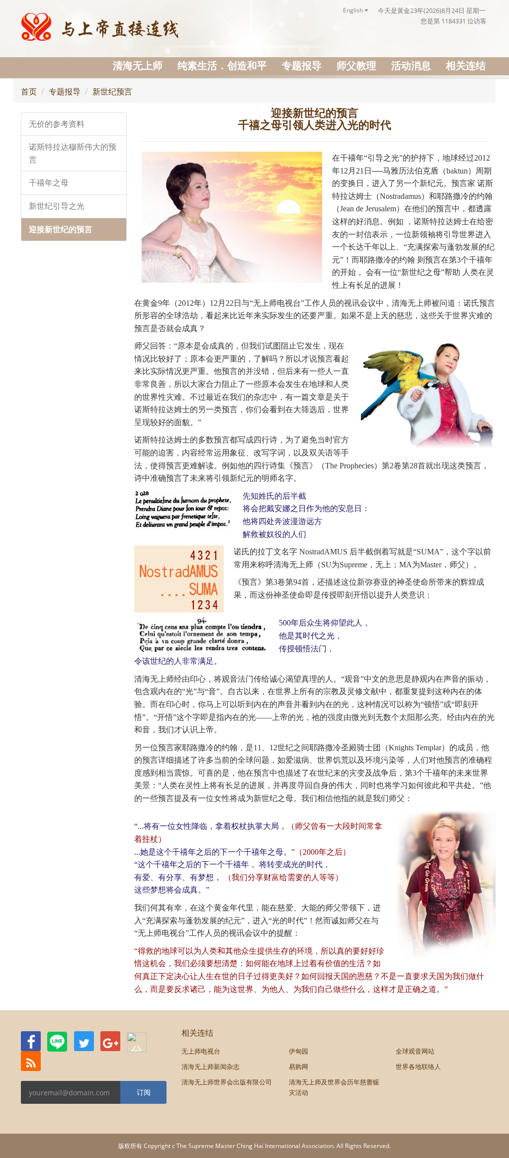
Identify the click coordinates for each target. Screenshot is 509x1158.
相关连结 (466, 65)
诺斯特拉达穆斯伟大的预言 (72, 153)
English (353, 10)
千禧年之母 (49, 182)
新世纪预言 (112, 91)
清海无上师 (138, 65)
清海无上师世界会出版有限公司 (226, 1081)
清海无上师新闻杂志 (210, 1066)
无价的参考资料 (57, 124)
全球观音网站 (415, 1051)
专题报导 (302, 65)
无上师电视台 (200, 1051)
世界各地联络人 (418, 1066)
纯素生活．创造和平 (222, 65)
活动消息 (411, 65)
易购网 (298, 1066)
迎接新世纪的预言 (60, 229)
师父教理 (356, 65)
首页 (29, 91)
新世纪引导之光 (57, 206)
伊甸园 (298, 1051)
